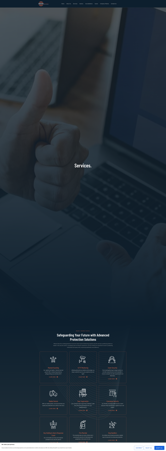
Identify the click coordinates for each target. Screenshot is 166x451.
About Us (68, 3)
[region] (83, 447)
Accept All (159, 448)
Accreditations (89, 3)
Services (75, 3)
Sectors (81, 3)
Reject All (149, 448)
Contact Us (113, 3)
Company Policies (104, 3)
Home (62, 3)
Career (96, 3)
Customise (139, 448)
